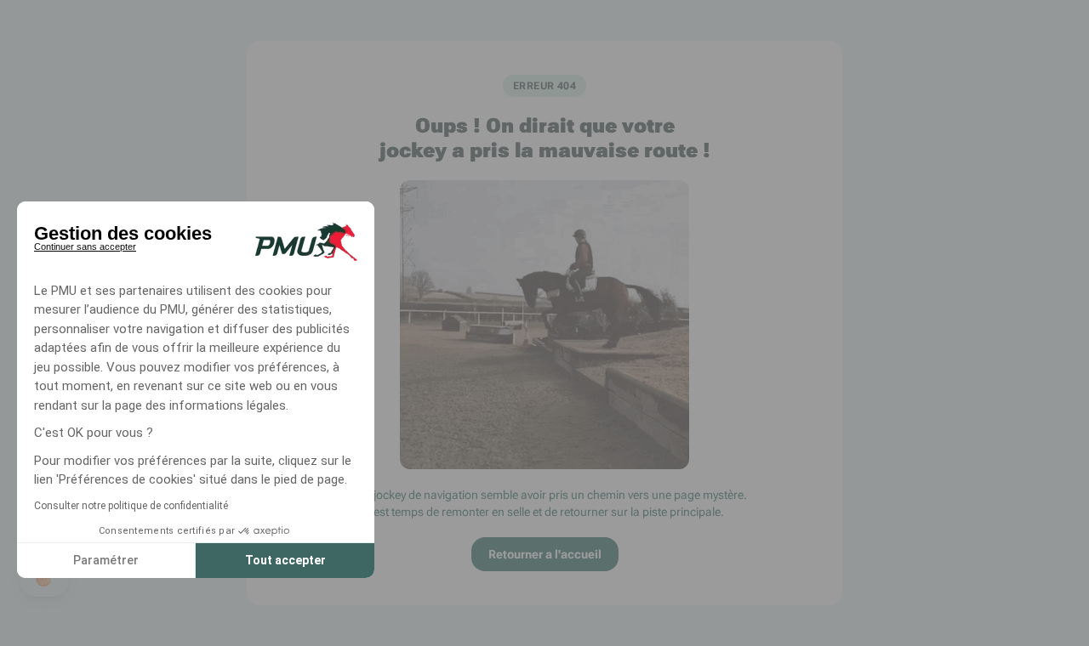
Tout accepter (285, 560)
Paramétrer (106, 560)
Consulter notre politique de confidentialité (131, 506)
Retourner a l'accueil (545, 554)
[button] (44, 580)
